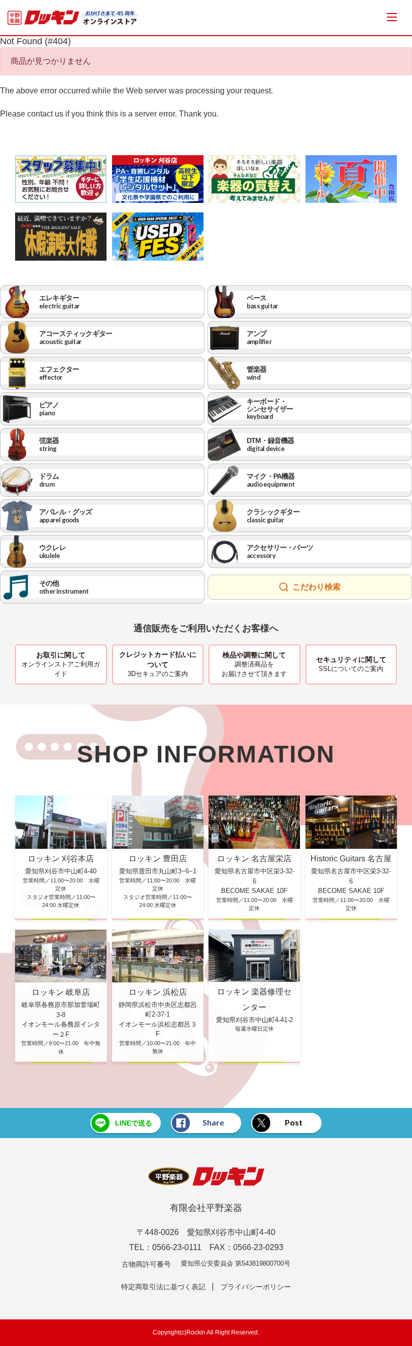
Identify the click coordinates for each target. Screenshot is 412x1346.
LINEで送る (133, 1123)
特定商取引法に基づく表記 (163, 1287)
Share (213, 1122)
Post (293, 1122)
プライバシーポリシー (256, 1287)
